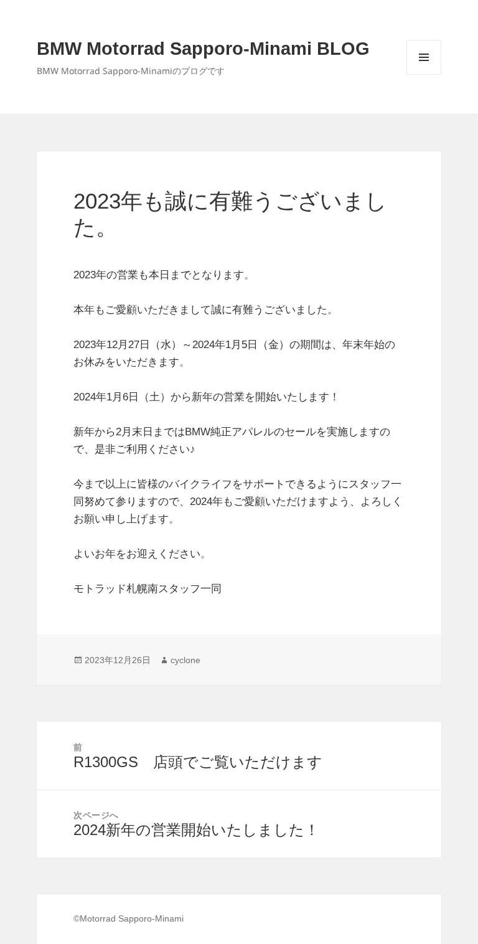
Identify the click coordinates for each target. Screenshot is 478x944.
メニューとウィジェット (424, 74)
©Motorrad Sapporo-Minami (128, 918)
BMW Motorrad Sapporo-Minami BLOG (203, 49)
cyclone (185, 660)
